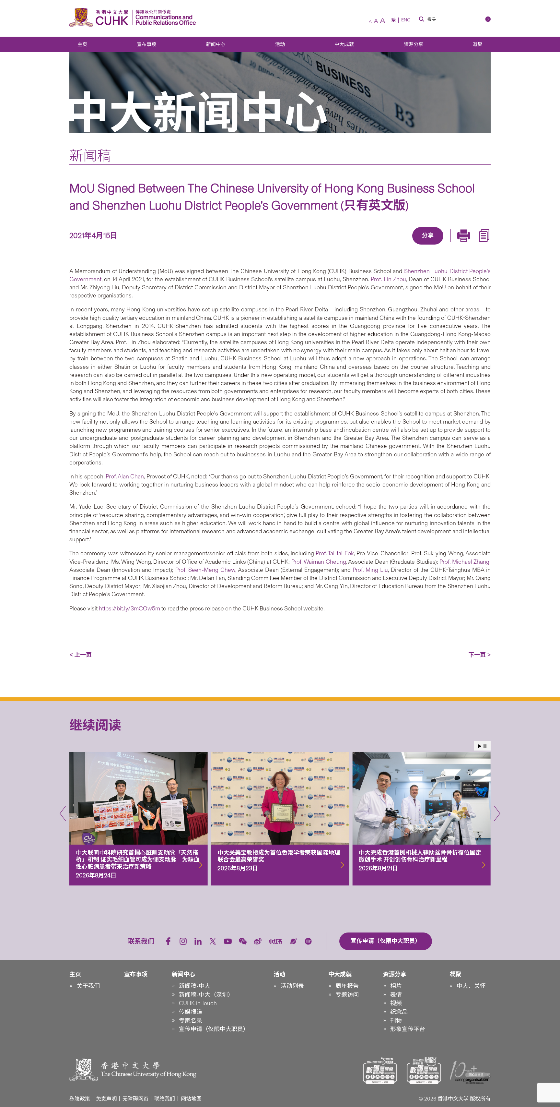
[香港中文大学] (100, 17)
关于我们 (88, 986)
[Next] (497, 813)
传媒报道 (190, 1012)
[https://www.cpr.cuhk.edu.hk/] (164, 17)
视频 (396, 1003)
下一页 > (479, 654)
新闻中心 (216, 44)
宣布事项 (146, 44)
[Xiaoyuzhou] (293, 941)
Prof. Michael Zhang (464, 561)
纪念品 (399, 1012)
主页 (82, 44)
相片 (396, 986)
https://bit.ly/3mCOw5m (129, 608)
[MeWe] (465, 245)
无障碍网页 (135, 1099)
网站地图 (191, 1099)
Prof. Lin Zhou (388, 279)
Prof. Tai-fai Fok (335, 553)
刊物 (396, 1020)
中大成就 (344, 44)
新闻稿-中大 (194, 986)
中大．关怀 (471, 986)
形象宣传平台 (407, 1029)
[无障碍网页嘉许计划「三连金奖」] (380, 1070)
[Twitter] (405, 245)
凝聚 (478, 44)
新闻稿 (90, 155)
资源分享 (413, 44)
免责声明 (106, 1099)
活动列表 (292, 986)
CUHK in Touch (198, 1003)
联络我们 (164, 1099)
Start (480, 746)
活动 (280, 44)
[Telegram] (420, 245)
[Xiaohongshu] (276, 941)
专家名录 (190, 1020)
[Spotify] (308, 941)
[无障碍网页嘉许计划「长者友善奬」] (423, 1070)
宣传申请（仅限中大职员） (214, 1029)
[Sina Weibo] (435, 245)
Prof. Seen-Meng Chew (205, 569)
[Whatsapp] (450, 245)
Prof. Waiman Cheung (318, 561)
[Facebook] (375, 245)
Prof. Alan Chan (125, 476)
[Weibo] (258, 941)
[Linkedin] (390, 245)
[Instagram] (183, 941)
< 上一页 (80, 654)
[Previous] (63, 813)
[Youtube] (228, 941)
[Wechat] (243, 941)
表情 (396, 994)
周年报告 (347, 986)
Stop (485, 746)
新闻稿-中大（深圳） (206, 994)
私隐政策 (79, 1099)
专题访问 (347, 994)
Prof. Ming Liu (370, 569)
